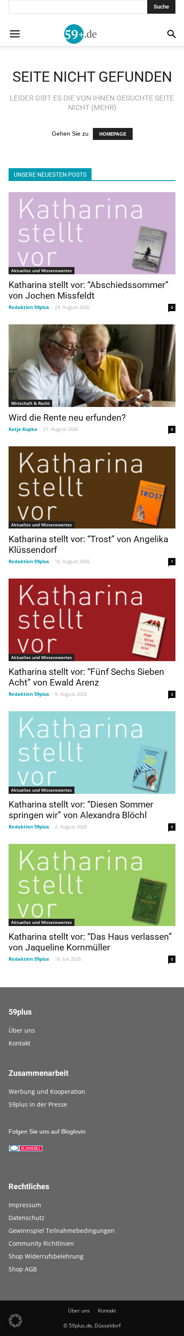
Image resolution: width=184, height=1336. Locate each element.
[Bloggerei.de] (26, 1149)
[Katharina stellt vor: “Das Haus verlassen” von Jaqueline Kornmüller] (92, 885)
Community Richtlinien (41, 1243)
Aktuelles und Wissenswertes (41, 270)
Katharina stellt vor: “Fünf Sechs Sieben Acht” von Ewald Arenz (86, 677)
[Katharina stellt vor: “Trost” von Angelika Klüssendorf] (92, 487)
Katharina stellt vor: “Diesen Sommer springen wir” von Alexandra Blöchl (81, 809)
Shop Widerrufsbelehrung (46, 1256)
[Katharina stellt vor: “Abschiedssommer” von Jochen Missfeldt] (92, 233)
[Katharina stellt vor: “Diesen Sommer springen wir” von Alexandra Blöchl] (92, 752)
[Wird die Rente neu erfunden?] (92, 365)
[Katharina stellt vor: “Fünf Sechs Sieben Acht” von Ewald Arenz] (92, 620)
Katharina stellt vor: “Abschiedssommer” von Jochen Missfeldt (89, 290)
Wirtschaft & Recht (30, 403)
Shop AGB (23, 1269)
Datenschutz (27, 1218)
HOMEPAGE (112, 134)
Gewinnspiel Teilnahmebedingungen (62, 1230)
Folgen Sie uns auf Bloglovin (47, 1131)
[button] (15, 1320)
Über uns (22, 1030)
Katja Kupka (23, 429)
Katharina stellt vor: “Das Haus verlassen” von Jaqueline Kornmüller (90, 942)
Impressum (25, 1205)
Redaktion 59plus (29, 307)
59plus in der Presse (38, 1104)
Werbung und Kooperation (47, 1091)
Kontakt (19, 1043)
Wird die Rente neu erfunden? (67, 418)
